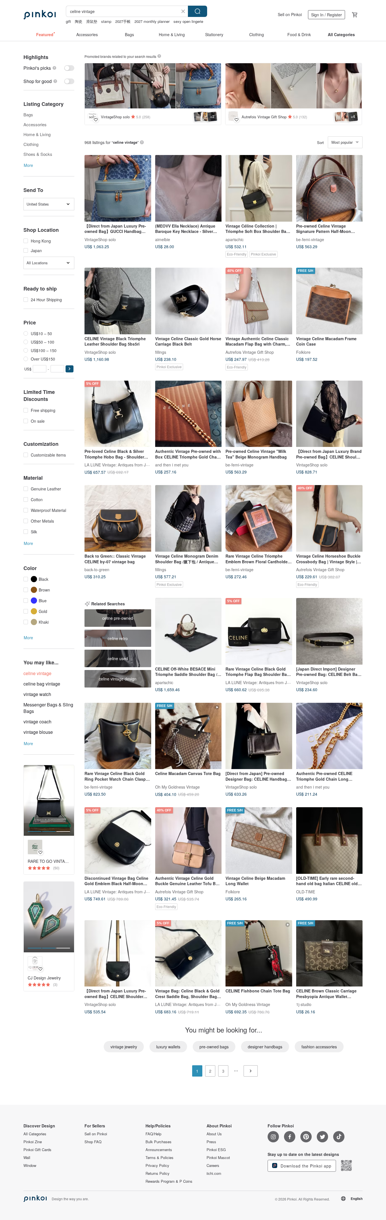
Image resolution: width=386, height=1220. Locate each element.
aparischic (234, 239)
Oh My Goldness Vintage (177, 787)
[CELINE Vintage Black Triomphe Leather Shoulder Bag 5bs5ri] (117, 301)
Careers (213, 1165)
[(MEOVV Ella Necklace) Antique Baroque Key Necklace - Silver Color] (188, 188)
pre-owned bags (214, 1046)
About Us (214, 1134)
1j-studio (303, 1004)
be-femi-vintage (310, 239)
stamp (106, 21)
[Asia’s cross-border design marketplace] (39, 14)
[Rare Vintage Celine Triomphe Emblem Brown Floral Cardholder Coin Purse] (258, 518)
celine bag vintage (41, 683)
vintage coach (37, 721)
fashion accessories (319, 1046)
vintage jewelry (123, 1046)
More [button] (28, 165)
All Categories (34, 1134)
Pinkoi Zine (32, 1142)
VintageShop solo (100, 239)
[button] (69, 368)
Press (211, 1142)
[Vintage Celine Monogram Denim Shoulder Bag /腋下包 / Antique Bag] (188, 518)
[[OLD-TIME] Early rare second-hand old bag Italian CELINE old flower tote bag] (329, 840)
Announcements (159, 1150)
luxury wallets (168, 1046)
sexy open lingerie (188, 21)
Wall (26, 1158)
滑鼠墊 (91, 21)
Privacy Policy (157, 1165)
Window (29, 1165)
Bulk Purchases (159, 1142)
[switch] (48, 68)
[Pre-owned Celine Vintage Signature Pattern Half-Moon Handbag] (329, 188)
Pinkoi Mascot (218, 1158)
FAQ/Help (153, 1134)
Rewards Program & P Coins (169, 1181)
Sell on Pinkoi (290, 14)
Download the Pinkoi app (305, 1166)
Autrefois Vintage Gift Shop (249, 352)
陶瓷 (78, 21)
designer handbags (265, 1046)
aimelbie (162, 239)
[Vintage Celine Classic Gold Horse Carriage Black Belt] (188, 301)
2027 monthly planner (152, 21)
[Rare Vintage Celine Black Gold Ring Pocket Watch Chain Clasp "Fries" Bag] (117, 736)
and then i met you (171, 465)
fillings (160, 352)
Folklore (303, 352)
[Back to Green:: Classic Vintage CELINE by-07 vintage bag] (117, 518)
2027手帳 (123, 21)
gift (68, 21)
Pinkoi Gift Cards (37, 1150)
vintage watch (37, 694)
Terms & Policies (160, 1158)
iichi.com (214, 1173)
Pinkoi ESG (216, 1150)
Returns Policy (158, 1173)
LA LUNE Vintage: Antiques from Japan (119, 465)
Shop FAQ (92, 1142)
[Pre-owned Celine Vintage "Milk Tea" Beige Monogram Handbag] (258, 414)
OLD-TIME (305, 891)
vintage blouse (38, 732)
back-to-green (96, 569)
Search (197, 11)
